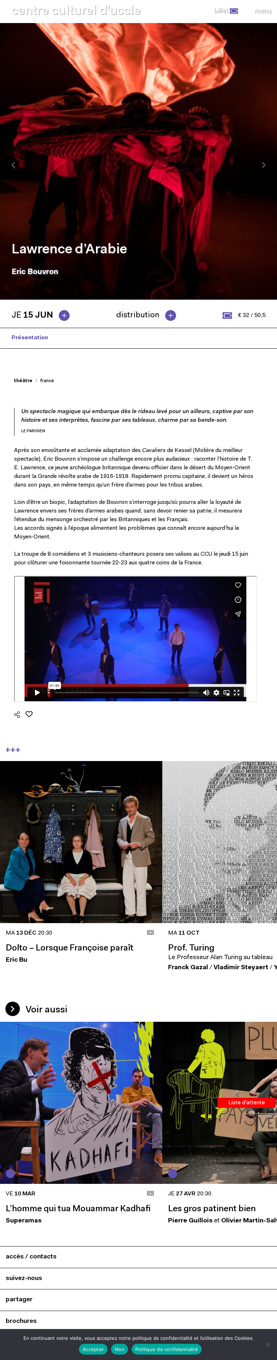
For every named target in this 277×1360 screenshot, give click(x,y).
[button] (226, 11)
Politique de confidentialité (166, 1349)
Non (119, 1349)
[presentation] (13, 165)
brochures (21, 1321)
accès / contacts (31, 1257)
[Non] (268, 1344)
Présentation (30, 338)
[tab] (43, 315)
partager (19, 1300)
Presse (69, 338)
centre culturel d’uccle (76, 11)
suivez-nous (24, 1278)
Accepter (93, 1349)
